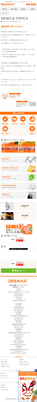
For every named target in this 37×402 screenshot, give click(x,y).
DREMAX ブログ (5, 364)
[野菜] (10, 142)
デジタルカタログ (5, 389)
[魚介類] (27, 148)
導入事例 (3, 385)
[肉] (9, 148)
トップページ (4, 359)
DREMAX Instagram (5, 366)
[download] (28, 388)
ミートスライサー (5, 378)
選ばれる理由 (4, 362)
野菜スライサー (4, 375)
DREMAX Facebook (24, 364)
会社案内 (21, 359)
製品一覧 (3, 373)
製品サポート (4, 387)
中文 (28, 4)
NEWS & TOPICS (23, 362)
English (33, 4)
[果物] (27, 142)
